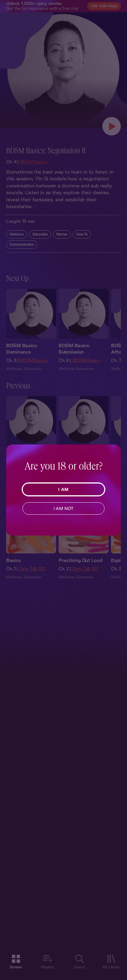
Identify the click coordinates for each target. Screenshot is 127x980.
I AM (63, 489)
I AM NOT (64, 508)
